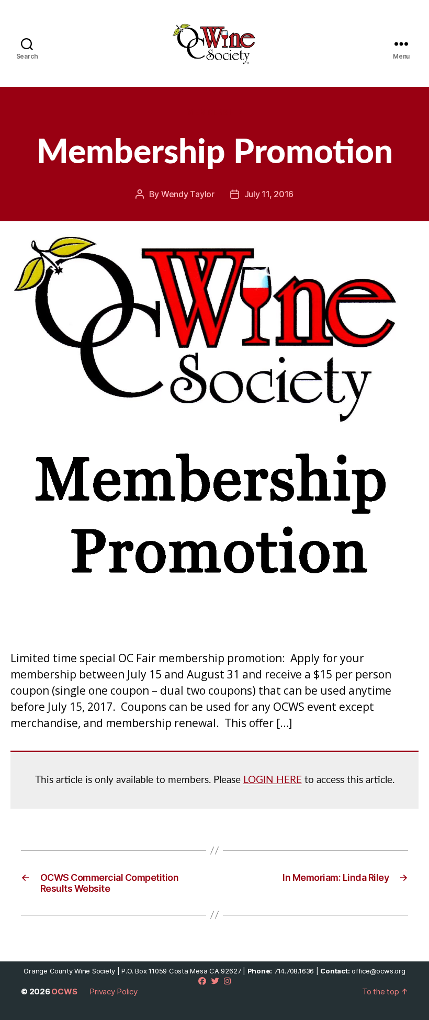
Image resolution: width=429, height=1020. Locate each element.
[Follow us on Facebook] (202, 981)
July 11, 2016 (269, 194)
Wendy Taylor (187, 194)
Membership (215, 112)
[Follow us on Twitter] (215, 981)
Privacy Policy (113, 991)
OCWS (64, 991)
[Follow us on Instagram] (227, 981)
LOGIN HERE (272, 780)
